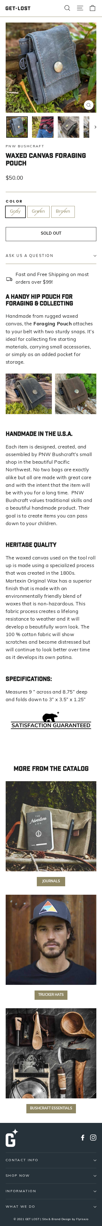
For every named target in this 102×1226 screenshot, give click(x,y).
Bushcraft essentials (51, 1108)
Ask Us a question (30, 256)
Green (38, 211)
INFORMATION (21, 1191)
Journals (51, 881)
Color (14, 201)
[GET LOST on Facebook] (83, 1137)
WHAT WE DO (20, 1207)
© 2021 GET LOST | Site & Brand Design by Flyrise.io (51, 1219)
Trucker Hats (51, 995)
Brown (63, 211)
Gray (15, 211)
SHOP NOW (18, 1176)
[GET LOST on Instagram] (93, 1137)
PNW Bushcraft (25, 146)
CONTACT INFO (22, 1160)
